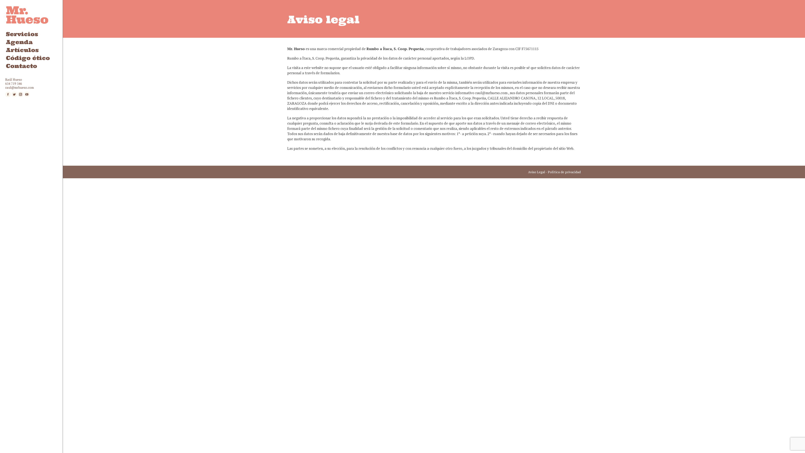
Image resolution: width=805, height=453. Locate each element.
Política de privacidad (564, 172)
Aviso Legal (536, 172)
